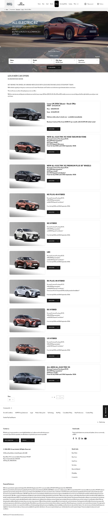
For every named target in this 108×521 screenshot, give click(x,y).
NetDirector (6, 514)
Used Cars (74, 461)
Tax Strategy (51, 412)
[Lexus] (21, 4)
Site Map (58, 412)
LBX (48, 252)
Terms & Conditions (8, 412)
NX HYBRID (52, 223)
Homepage (18, 9)
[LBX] (27, 263)
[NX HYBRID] (27, 234)
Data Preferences (79, 412)
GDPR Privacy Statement (21, 412)
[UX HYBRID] (27, 349)
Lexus (23, 9)
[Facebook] (73, 438)
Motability (74, 473)
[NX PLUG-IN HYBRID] (27, 205)
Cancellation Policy (67, 412)
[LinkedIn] (82, 438)
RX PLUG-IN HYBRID (56, 281)
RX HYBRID (52, 309)
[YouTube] (85, 438)
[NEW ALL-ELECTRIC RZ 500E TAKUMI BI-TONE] (27, 147)
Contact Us (74, 477)
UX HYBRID (52, 338)
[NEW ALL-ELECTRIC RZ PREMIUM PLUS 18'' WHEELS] (27, 176)
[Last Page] (62, 397)
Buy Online (74, 453)
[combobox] (11, 399)
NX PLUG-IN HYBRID (56, 194)
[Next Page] (58, 397)
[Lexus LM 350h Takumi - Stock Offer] (27, 114)
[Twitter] (76, 438)
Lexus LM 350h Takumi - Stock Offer (61, 104)
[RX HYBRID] (27, 320)
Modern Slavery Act (40, 412)
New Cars (74, 457)
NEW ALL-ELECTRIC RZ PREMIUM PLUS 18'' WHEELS (69, 165)
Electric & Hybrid (76, 469)
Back (7, 9)
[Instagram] (79, 438)
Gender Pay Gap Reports (9, 417)
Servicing (74, 465)
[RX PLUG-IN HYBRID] (27, 291)
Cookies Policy (89, 412)
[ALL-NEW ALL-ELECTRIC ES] (27, 378)
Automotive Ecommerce (17, 514)
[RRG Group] (9, 4)
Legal (31, 412)
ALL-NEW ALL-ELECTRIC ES (58, 367)
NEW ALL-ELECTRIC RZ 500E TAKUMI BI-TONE (66, 137)
